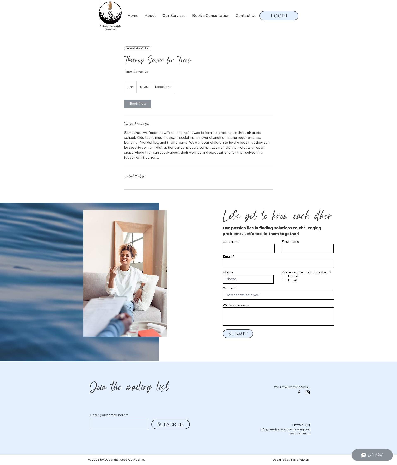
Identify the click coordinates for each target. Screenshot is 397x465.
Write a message (236, 305)
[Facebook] (299, 392)
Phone (228, 272)
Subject (229, 288)
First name (290, 242)
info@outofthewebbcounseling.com (285, 429)
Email (227, 256)
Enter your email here (107, 415)
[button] (211, 16)
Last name (231, 242)
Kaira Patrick (300, 459)
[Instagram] (307, 392)
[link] (137, 104)
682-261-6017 (300, 433)
